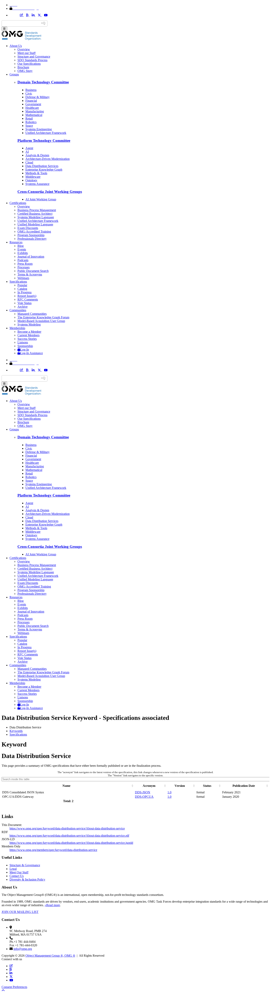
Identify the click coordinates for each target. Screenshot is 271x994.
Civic (28, 93)
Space (29, 125)
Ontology (31, 180)
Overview (23, 49)
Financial (31, 100)
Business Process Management (36, 210)
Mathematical (33, 115)
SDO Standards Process (32, 60)
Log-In (24, 349)
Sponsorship (25, 346)
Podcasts (22, 260)
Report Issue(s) (26, 296)
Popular (22, 285)
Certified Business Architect (34, 213)
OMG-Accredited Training (34, 231)
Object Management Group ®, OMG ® (50, 955)
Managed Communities (32, 313)
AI (27, 151)
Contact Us (17, 876)
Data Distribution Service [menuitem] (25, 727)
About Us (16, 45)
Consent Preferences (14, 987)
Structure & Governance (25, 865)
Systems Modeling (29, 324)
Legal (13, 868)
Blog (20, 246)
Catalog (22, 288)
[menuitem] (139, 731)
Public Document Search (33, 271)
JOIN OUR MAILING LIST (20, 912)
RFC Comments (27, 299)
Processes (23, 267)
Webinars (23, 278)
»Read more (52, 905)
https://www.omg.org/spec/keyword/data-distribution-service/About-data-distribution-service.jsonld (71, 842)
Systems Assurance (37, 184)
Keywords (16, 731)
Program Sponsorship (30, 235)
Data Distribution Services (41, 166)
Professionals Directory (32, 238)
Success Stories (27, 338)
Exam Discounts (27, 228)
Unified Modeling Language (35, 224)
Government (33, 104)
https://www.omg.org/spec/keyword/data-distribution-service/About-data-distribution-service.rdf (69, 835)
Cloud (29, 162)
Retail (29, 118)
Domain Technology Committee (43, 82)
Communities (18, 310)
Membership (17, 328)
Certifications (18, 203)
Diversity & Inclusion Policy (27, 879)
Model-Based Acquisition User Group (41, 321)
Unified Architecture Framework (45, 132)
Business (31, 90)
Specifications (18, 281)
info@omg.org (22, 948)
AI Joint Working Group (40, 199)
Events (21, 249)
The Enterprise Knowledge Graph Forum (43, 317)
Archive (22, 306)
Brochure (23, 67)
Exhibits (22, 253)
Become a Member (29, 331)
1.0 (169, 792)
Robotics (31, 122)
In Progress (24, 292)
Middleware (32, 176)
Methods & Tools (36, 173)
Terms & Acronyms (29, 274)
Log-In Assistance (31, 353)
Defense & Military (37, 97)
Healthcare (32, 107)
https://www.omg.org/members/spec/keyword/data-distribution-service (53, 850)
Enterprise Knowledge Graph (43, 169)
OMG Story (25, 71)
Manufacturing (34, 111)
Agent (29, 148)
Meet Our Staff (19, 872)
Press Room (25, 263)
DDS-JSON (142, 792)
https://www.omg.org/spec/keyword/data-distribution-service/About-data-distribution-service (67, 828)
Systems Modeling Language (35, 217)
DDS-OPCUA (144, 796)
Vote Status (24, 303)
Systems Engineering (38, 129)
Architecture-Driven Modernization (47, 159)
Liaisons (22, 342)
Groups (14, 74)
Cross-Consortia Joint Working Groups (49, 192)
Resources (16, 242)
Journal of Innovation (30, 256)
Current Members (28, 335)
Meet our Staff (26, 53)
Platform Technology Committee (43, 140)
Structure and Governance (33, 56)
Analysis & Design (37, 155)
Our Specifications (29, 63)
